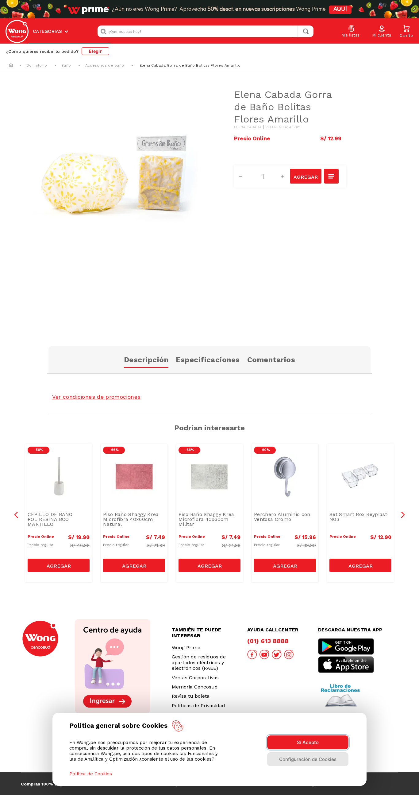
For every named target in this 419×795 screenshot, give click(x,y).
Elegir (95, 51)
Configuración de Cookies (307, 759)
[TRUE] (59, 565)
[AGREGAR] (305, 176)
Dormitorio (36, 65)
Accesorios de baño (104, 65)
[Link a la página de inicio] (10, 65)
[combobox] (205, 31)
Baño (66, 65)
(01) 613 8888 (268, 641)
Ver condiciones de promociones (96, 397)
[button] (381, 31)
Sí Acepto (308, 742)
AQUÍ (340, 9)
